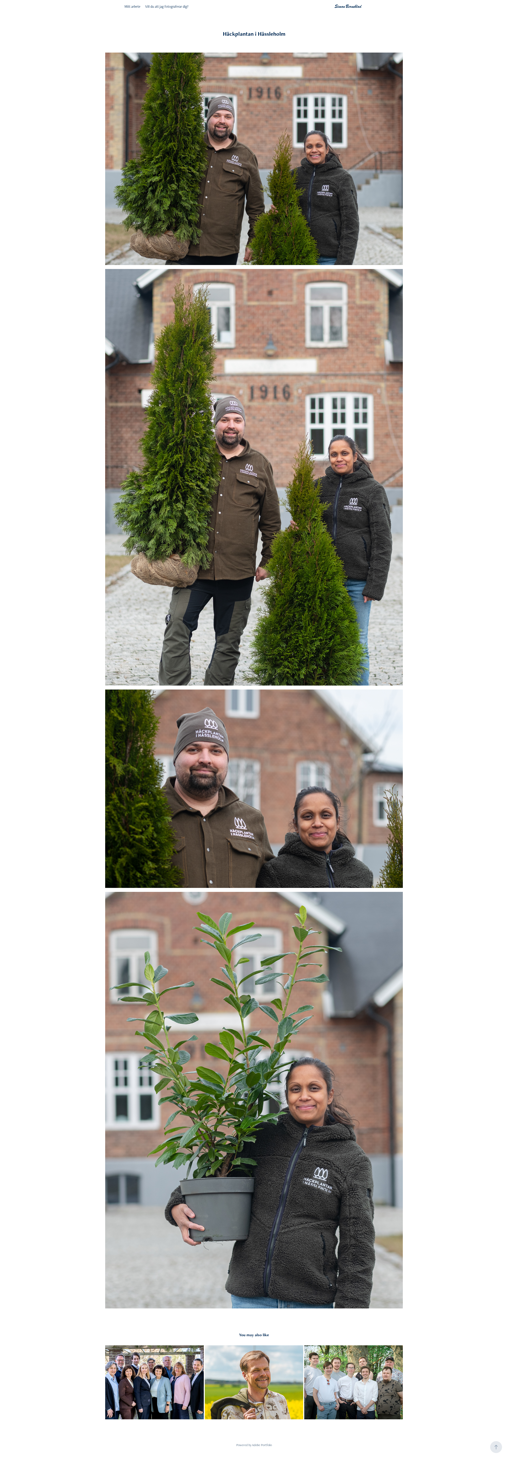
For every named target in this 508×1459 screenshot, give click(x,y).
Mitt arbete (132, 6)
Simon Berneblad (348, 6)
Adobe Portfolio (262, 1445)
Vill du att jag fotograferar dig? (167, 6)
